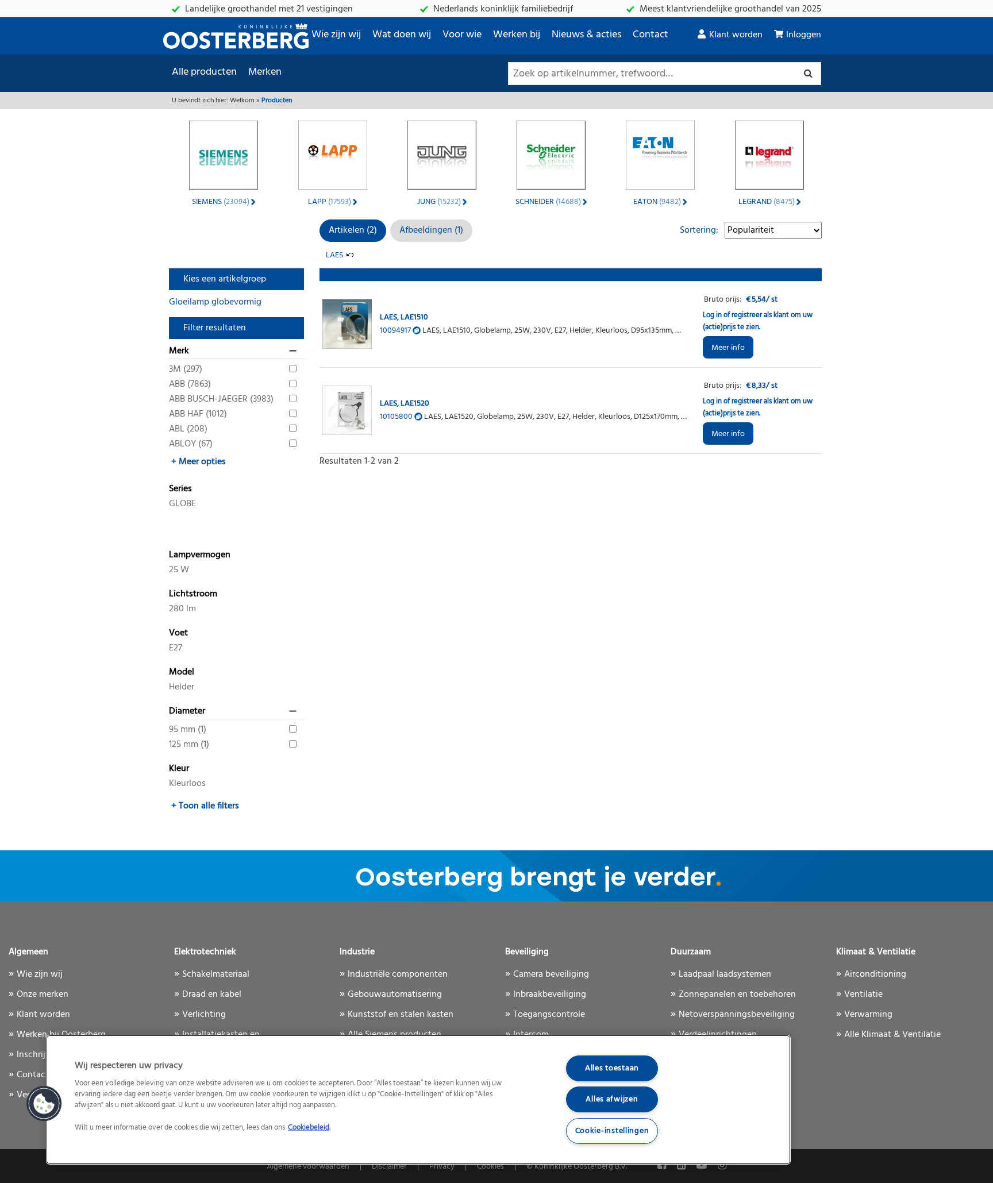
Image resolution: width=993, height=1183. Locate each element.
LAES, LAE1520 (404, 403)
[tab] (353, 230)
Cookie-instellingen (612, 1131)
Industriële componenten (398, 974)
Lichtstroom (193, 594)
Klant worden (736, 35)
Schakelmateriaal (215, 974)
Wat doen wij (401, 34)
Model (181, 672)
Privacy (442, 1166)
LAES (334, 255)
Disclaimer (389, 1166)
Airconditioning (875, 974)
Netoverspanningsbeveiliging (737, 1014)
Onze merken (42, 994)
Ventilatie (863, 994)
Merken (265, 72)
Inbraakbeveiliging (549, 994)
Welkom (242, 100)
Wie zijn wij (336, 34)
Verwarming (868, 1014)
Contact (650, 34)
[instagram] (722, 1166)
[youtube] (702, 1166)
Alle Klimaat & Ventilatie (892, 1034)
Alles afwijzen (612, 1099)
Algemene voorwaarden (308, 1166)
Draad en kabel (211, 994)
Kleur (179, 768)
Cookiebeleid (308, 1128)
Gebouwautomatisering (395, 994)
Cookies (490, 1166)
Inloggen (803, 35)
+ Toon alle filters (205, 806)
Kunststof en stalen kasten (400, 1014)
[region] (418, 1100)
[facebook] (662, 1166)
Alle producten (204, 72)
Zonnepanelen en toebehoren (737, 994)
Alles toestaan (612, 1068)
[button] (44, 1103)
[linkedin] (682, 1166)
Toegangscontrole (549, 1014)
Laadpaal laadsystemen (725, 974)
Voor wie (462, 34)
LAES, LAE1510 (404, 317)
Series (180, 488)
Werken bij (516, 34)
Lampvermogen (199, 555)
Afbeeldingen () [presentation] (431, 230)
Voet (178, 633)
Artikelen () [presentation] (353, 230)
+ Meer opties (198, 461)
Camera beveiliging (551, 974)
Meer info (728, 347)
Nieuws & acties (586, 34)
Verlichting (204, 1014)
